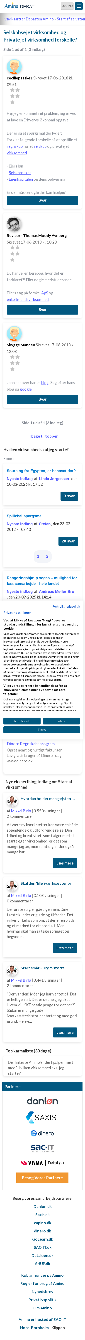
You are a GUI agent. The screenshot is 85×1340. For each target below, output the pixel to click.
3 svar (69, 496)
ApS (44, 293)
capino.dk (42, 1222)
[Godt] (17, 96)
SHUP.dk (42, 1263)
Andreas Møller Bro (56, 591)
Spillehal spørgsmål (25, 516)
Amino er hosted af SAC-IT (42, 1319)
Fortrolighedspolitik (66, 606)
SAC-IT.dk (42, 1247)
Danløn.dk (43, 1206)
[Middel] (12, 96)
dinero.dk (42, 1231)
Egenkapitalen (21, 179)
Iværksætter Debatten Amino (28, 19)
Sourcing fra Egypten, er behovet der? (41, 471)
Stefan (45, 524)
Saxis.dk (42, 1214)
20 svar (68, 541)
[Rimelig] (17, 90)
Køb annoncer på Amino (42, 1275)
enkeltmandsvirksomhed (28, 299)
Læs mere (65, 863)
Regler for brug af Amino (42, 1283)
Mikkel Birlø (21, 810)
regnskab (15, 146)
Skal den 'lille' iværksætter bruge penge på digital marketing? (49, 883)
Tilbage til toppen (42, 436)
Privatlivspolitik (42, 1299)
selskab (40, 146)
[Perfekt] (12, 102)
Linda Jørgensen (54, 479)
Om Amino (42, 1308)
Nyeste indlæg (20, 479)
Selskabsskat (20, 172)
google (26, 389)
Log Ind (67, 5)
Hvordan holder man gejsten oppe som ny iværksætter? (49, 798)
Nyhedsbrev (42, 1291)
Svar (43, 200)
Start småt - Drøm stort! (42, 968)
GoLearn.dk (42, 1239)
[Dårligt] (12, 90)
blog (45, 382)
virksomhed (17, 152)
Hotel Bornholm (34, 1327)
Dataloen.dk (42, 1255)
